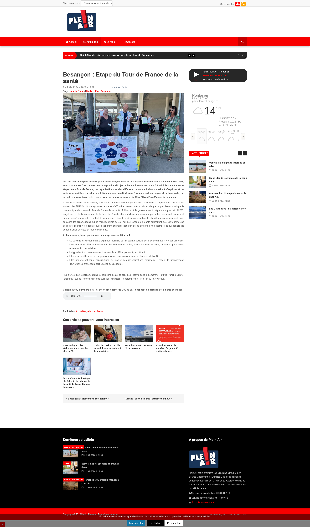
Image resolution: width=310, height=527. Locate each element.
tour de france (77, 91)
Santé (89, 91)
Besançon (106, 91)
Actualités (81, 311)
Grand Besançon (73, 447)
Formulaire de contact (203, 502)
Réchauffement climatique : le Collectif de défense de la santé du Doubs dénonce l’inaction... (77, 382)
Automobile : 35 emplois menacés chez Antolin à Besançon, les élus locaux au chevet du (132, 55)
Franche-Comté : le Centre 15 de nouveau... (138, 346)
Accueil (73, 41)
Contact (130, 41)
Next (245, 153)
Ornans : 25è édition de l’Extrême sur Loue (148, 398)
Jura (66, 463)
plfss (96, 91)
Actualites (92, 41)
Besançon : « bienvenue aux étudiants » (88, 398)
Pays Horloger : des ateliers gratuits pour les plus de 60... (75, 348)
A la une (91, 311)
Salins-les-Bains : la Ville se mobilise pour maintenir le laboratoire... (108, 348)
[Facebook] (238, 55)
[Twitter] (243, 55)
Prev (240, 153)
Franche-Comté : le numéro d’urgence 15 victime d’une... (167, 348)
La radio (111, 41)
